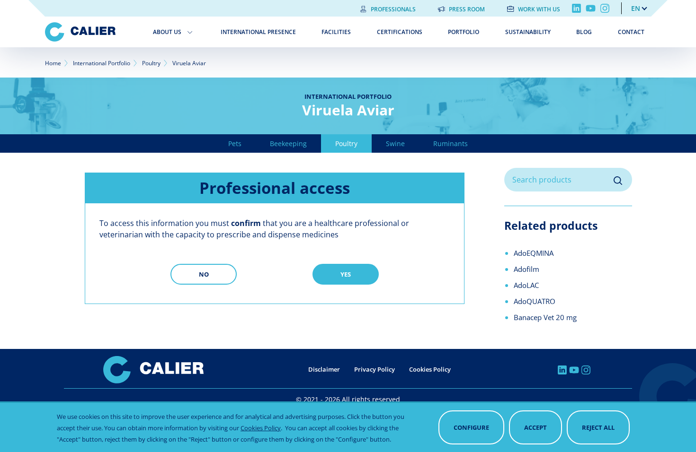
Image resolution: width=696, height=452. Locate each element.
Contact (631, 32)
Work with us (539, 9)
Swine (395, 143)
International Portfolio (101, 63)
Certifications (399, 32)
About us (167, 32)
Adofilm (526, 269)
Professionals (393, 9)
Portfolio (463, 32)
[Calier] (92, 32)
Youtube (591, 8)
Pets (234, 143)
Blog (584, 32)
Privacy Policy (374, 369)
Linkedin (576, 8)
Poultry (151, 63)
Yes (345, 274)
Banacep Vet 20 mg (545, 317)
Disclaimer (324, 369)
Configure (471, 427)
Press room (467, 9)
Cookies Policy (430, 369)
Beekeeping (288, 143)
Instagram (604, 8)
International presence (258, 32)
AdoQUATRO (534, 301)
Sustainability (528, 32)
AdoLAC (526, 285)
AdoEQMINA (533, 253)
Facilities (336, 32)
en (635, 8)
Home (53, 63)
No (204, 274)
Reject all (598, 427)
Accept (535, 427)
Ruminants (450, 143)
